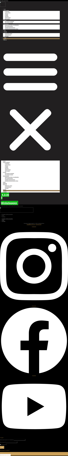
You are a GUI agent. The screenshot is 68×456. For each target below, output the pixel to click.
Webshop (5, 31)
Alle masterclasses (9, 26)
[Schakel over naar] (5, 39)
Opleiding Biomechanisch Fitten (11, 28)
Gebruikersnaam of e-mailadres (6, 439)
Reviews (7, 36)
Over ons (5, 32)
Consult (5, 20)
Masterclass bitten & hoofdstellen (12, 25)
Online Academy (6, 10)
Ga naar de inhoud (4, 0)
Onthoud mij (4, 444)
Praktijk (6, 15)
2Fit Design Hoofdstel (9, 21)
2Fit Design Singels (9, 22)
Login (5, 38)
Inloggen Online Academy (7, 214)
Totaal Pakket (8, 17)
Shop (3, 215)
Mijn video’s (7, 19)
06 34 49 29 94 (38, 224)
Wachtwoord (2, 442)
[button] (30, 100)
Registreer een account (5, 455)
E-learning (7, 11)
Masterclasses (6, 176)
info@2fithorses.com (31, 224)
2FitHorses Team (8, 33)
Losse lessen (7, 12)
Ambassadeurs (8, 34)
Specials (7, 16)
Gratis (5, 30)
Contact (5, 37)
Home (5, 9)
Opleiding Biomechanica (10, 27)
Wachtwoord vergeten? (5, 450)
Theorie (6, 14)
